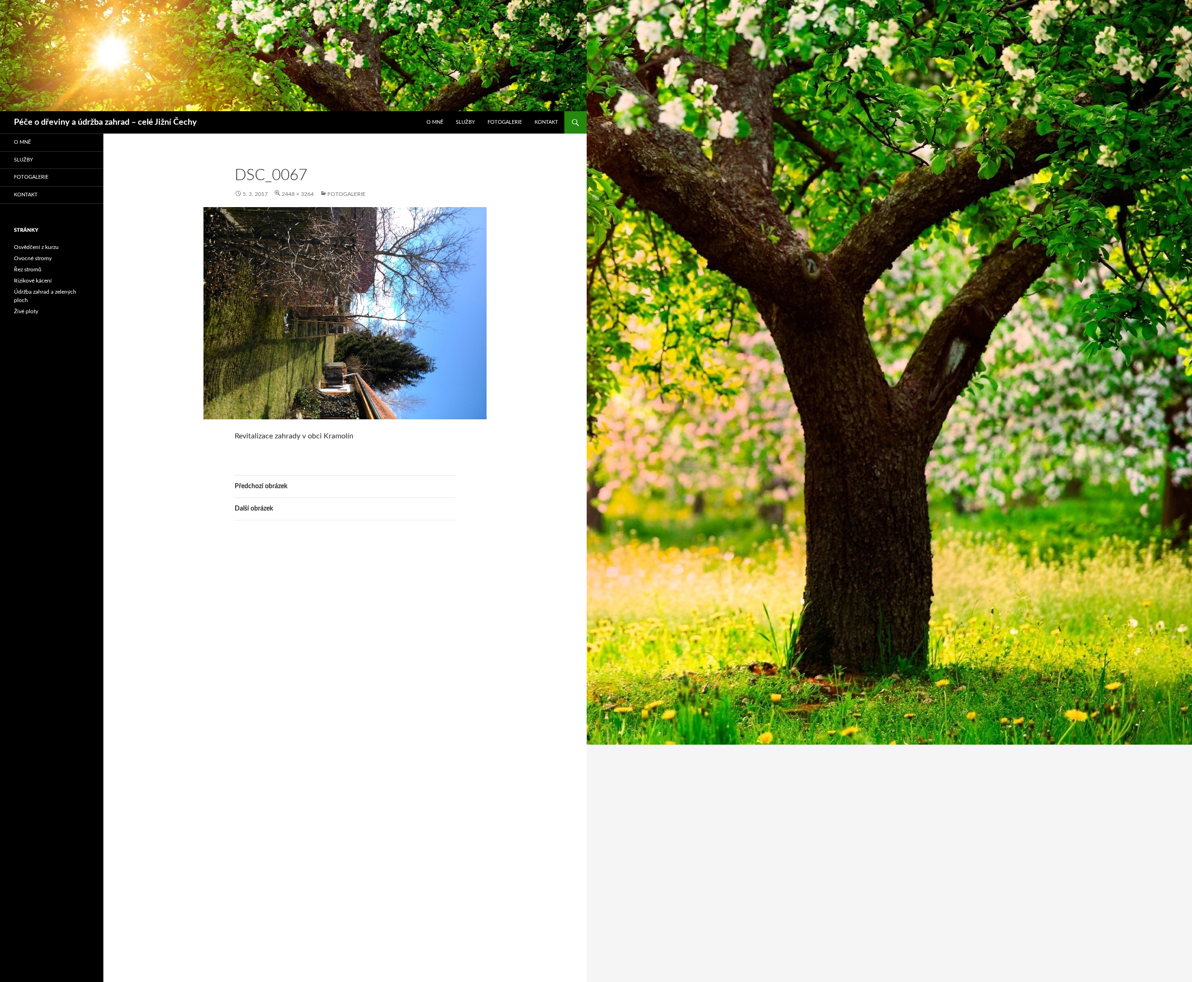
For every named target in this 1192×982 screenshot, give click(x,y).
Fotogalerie (505, 122)
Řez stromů (27, 269)
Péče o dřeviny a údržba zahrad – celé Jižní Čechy (105, 122)
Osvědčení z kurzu (36, 247)
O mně (435, 122)
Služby (465, 122)
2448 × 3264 (298, 194)
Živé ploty (26, 311)
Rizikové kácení (33, 280)
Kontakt (546, 122)
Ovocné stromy (33, 258)
